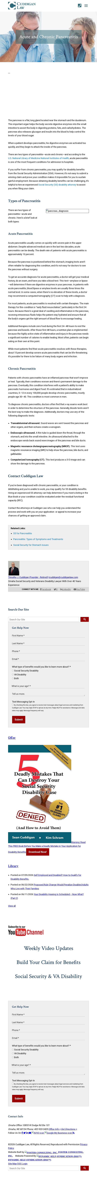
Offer (12, 737)
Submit (19, 719)
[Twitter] (24, 1133)
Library (13, 866)
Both (16, 678)
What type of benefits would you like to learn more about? (41, 666)
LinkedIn (66, 589)
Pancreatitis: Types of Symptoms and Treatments (38, 539)
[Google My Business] (58, 1133)
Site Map (12, 1163)
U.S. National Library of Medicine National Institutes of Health (38, 158)
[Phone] (79, 6)
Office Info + (54, 1129)
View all (12, 906)
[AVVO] (38, 1133)
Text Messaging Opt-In (23, 701)
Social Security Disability (26, 670)
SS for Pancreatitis (22, 533)
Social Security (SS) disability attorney (57, 184)
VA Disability (20, 674)
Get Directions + (69, 1129)
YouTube (80, 589)
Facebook (46, 589)
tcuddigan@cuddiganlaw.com (63, 577)
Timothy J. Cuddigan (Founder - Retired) (28, 577)
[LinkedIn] (27, 1133)
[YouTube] (30, 1133)
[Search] (84, 619)
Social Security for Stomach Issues (31, 545)
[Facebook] (22, 1133)
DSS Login (22, 1163)
